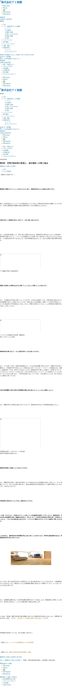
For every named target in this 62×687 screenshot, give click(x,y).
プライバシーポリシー (9, 74)
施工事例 (5, 42)
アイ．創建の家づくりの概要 (11, 26)
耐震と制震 (9, 36)
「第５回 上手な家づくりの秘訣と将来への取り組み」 (26, 618)
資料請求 (2, 17)
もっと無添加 (7, 171)
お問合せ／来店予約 (6, 19)
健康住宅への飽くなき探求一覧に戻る (11, 657)
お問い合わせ (7, 685)
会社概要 (5, 68)
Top (4, 24)
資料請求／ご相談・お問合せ (8, 677)
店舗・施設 (6, 45)
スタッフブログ (7, 66)
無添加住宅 (6, 47)
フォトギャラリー (11, 51)
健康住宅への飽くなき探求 (8, 166)
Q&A (7, 38)
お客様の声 (6, 70)
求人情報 (5, 72)
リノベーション (7, 40)
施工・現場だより (8, 64)
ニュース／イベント (9, 44)
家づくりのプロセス (12, 34)
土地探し (9, 30)
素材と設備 (9, 32)
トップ (8, 28)
